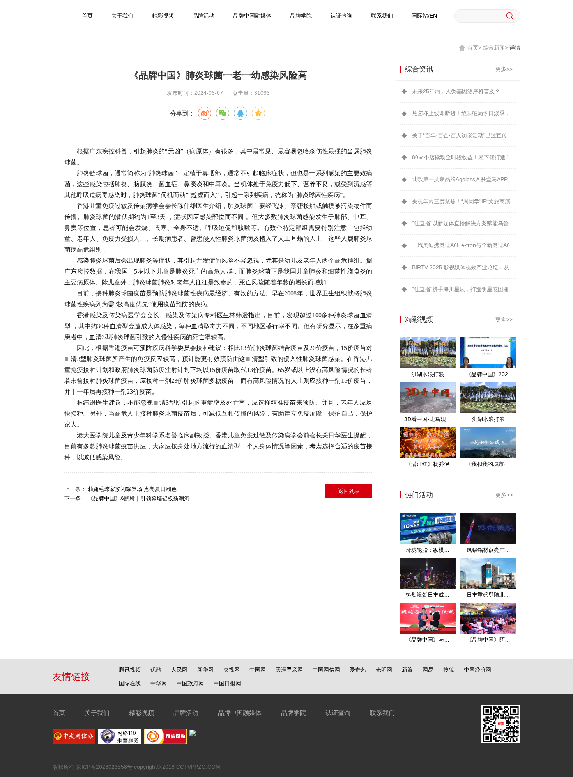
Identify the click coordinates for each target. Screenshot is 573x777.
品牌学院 (301, 15)
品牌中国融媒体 (252, 15)
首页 (87, 15)
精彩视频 (163, 15)
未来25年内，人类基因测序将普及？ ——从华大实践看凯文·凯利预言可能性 (464, 91)
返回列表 (349, 491)
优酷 (155, 670)
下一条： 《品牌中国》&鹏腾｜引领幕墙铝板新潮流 (126, 498)
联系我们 (382, 15)
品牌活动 (203, 15)
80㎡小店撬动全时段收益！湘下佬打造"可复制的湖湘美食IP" (464, 157)
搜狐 (448, 670)
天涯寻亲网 (289, 670)
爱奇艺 (358, 670)
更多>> (504, 69)
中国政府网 (190, 683)
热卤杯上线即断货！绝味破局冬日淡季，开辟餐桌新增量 (464, 113)
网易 (428, 670)
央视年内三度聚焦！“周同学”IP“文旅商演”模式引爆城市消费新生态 (464, 201)
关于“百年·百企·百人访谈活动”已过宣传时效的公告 (464, 135)
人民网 (179, 670)
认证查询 (341, 15)
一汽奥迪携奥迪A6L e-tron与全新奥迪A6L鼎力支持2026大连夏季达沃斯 (464, 245)
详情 (514, 47)
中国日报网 (227, 683)
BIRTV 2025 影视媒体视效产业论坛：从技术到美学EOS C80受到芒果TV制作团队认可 (464, 267)
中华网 (158, 683)
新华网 (205, 670)
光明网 (384, 670)
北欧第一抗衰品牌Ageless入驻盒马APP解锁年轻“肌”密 (464, 179)
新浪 (407, 670)
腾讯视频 (130, 670)
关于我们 (122, 15)
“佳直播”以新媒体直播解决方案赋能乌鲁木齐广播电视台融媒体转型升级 (464, 223)
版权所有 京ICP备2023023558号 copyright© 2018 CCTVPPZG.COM (136, 767)
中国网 (257, 670)
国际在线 (130, 683)
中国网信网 (326, 670)
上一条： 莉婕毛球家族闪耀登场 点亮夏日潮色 (120, 489)
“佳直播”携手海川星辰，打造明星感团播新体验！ (464, 289)
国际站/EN (424, 15)
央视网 (231, 670)
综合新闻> (495, 47)
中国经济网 (477, 670)
